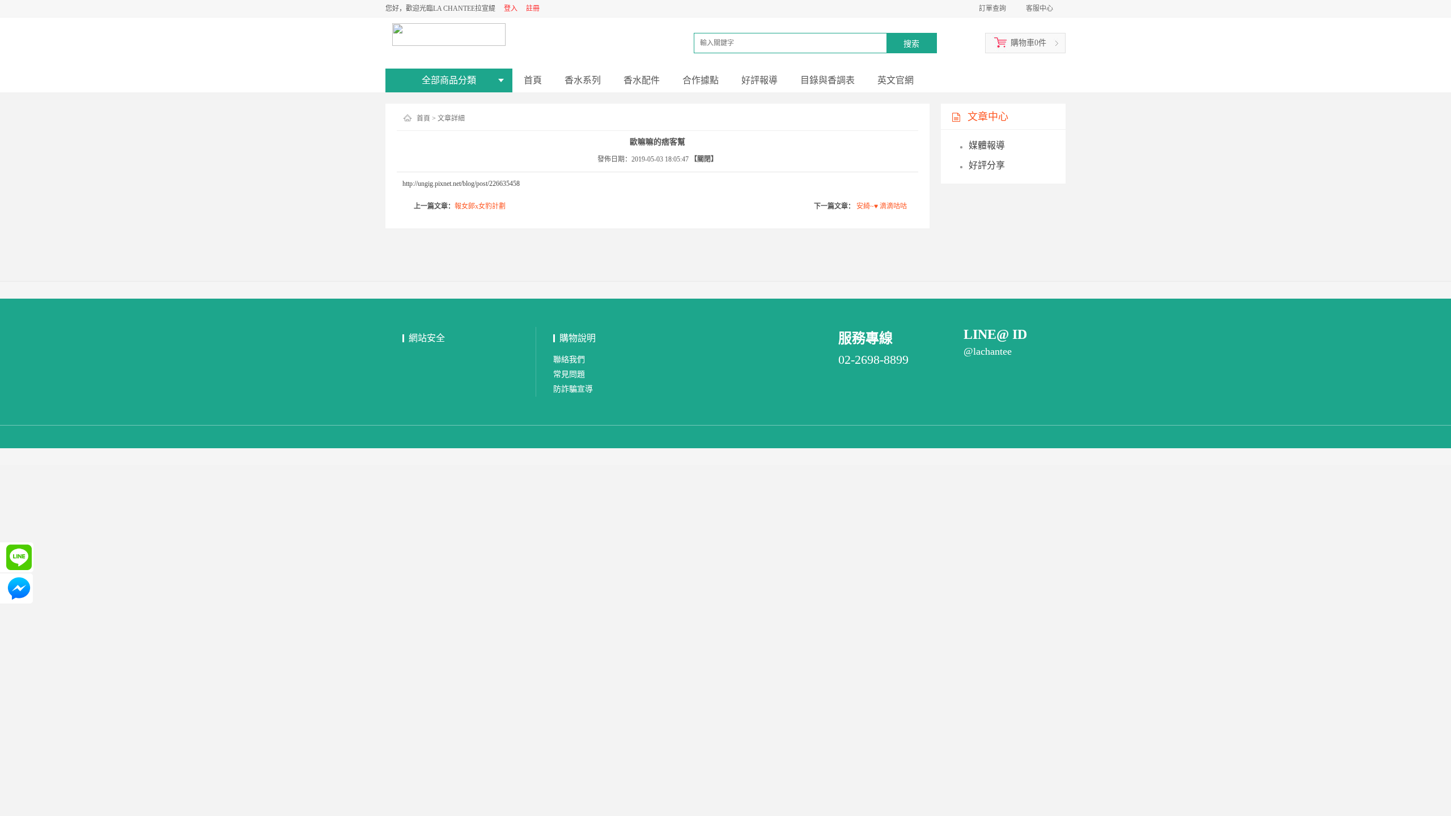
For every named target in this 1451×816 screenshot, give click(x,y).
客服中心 (1039, 8)
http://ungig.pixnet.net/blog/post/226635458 (461, 184)
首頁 (423, 118)
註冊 (533, 8)
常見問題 (569, 374)
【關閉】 (704, 159)
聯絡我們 (569, 359)
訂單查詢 (992, 8)
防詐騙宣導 (573, 389)
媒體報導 (987, 145)
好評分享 (987, 165)
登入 (510, 8)
